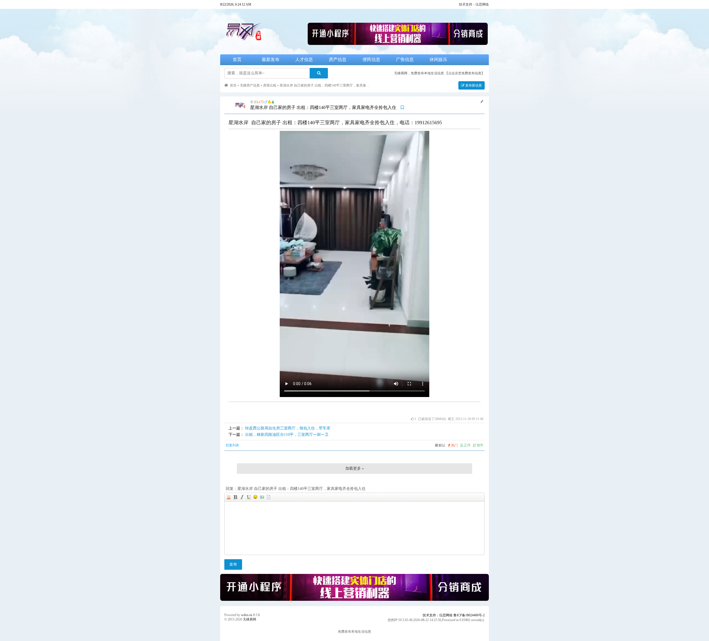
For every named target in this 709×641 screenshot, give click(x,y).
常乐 (253, 102)
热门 (454, 445)
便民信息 (371, 59)
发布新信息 (473, 85)
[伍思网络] (398, 43)
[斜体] (242, 497)
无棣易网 (249, 619)
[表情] (255, 497)
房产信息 (337, 59)
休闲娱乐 (438, 59)
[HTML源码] (229, 497)
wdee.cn (246, 615)
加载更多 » (354, 468)
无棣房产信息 (250, 85)
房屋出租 (269, 85)
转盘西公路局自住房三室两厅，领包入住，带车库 (287, 428)
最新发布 (270, 59)
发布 (233, 564)
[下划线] (248, 497)
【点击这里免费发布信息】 (465, 73)
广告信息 (405, 59)
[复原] (482, 101)
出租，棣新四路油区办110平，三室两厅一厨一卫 (286, 435)
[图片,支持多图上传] (262, 497)
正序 (467, 445)
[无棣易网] (263, 43)
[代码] (268, 497)
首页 (237, 59)
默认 (441, 445)
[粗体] (235, 497)
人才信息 (304, 59)
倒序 (479, 445)
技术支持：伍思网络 (474, 4)
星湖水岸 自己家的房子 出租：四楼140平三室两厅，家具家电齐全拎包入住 (334, 85)
